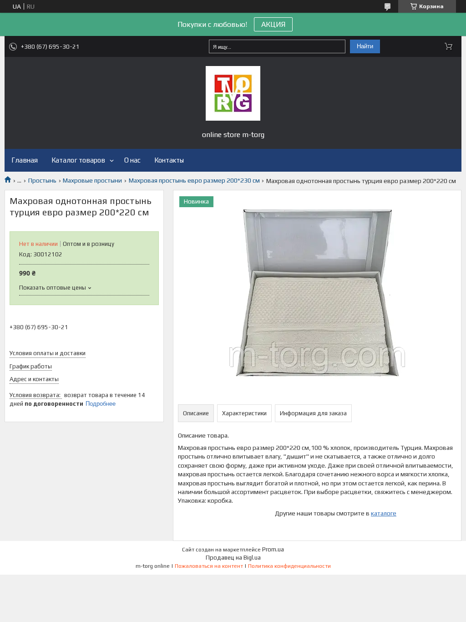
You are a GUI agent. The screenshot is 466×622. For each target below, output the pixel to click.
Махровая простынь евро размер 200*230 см (194, 180)
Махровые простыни (92, 180)
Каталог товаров (78, 160)
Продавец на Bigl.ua (233, 557)
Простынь (42, 180)
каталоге (383, 513)
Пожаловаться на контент (209, 566)
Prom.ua (273, 549)
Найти (365, 46)
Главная (24, 160)
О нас (132, 160)
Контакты (169, 160)
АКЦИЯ (273, 24)
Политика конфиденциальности (289, 566)
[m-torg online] (233, 93)
